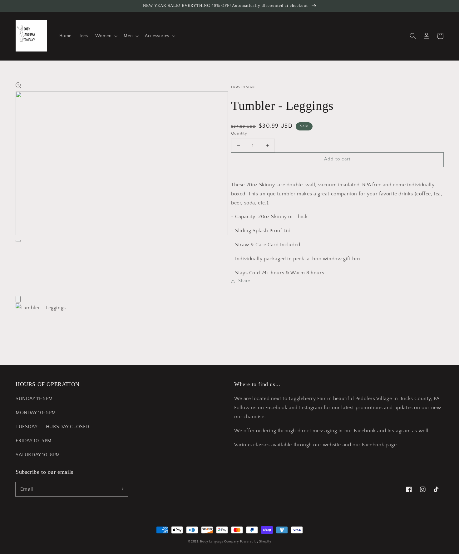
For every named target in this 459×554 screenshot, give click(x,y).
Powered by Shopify (255, 541)
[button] (105, 35)
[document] (229, 307)
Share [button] (244, 280)
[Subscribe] (121, 489)
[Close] (18, 299)
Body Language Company (219, 541)
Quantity (239, 133)
